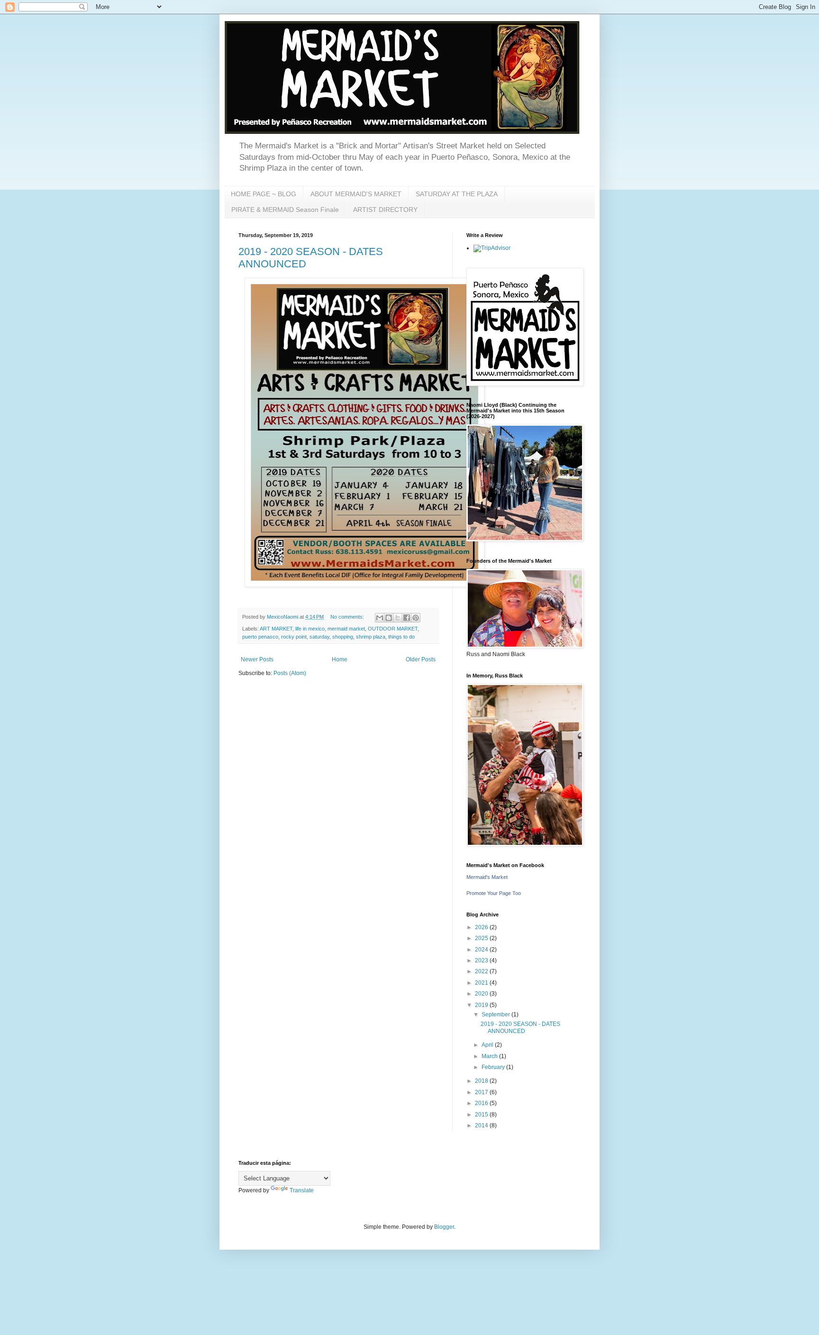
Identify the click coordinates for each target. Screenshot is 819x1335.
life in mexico (310, 628)
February (494, 1067)
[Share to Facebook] (406, 617)
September (496, 1014)
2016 (482, 1103)
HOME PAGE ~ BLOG (263, 194)
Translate (302, 1190)
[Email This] (379, 617)
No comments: (347, 617)
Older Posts (421, 659)
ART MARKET (276, 628)
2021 (482, 982)
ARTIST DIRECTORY (385, 209)
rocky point (294, 637)
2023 (482, 960)
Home (339, 659)
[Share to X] (397, 617)
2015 (482, 1114)
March (490, 1056)
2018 (482, 1081)
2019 (482, 1005)
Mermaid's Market (487, 877)
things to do (401, 637)
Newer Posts (257, 659)
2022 (482, 971)
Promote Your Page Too (493, 893)
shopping (342, 637)
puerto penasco (260, 637)
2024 (482, 949)
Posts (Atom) (289, 673)
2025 (482, 938)
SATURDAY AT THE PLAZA (457, 194)
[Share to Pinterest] (415, 617)
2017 (482, 1092)
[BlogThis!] (388, 617)
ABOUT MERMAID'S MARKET (355, 194)
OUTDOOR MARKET (393, 628)
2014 (482, 1125)
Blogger (444, 1227)
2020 (482, 993)
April (488, 1045)
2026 (482, 927)
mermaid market (346, 628)
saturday (319, 637)
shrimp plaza (370, 637)
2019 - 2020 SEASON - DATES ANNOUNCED (520, 1027)
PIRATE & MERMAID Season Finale (285, 209)
